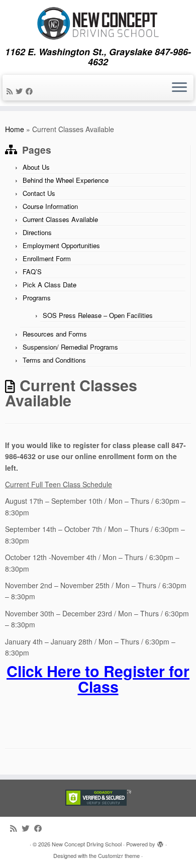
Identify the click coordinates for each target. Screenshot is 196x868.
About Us (36, 167)
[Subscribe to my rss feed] (11, 91)
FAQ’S (32, 271)
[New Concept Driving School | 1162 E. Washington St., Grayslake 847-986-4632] (98, 23)
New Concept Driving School (87, 844)
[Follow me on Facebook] (31, 91)
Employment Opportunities (61, 245)
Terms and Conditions (54, 360)
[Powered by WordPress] (160, 841)
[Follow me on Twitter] (21, 91)
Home (14, 129)
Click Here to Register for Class (98, 678)
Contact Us (39, 193)
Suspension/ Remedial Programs (70, 347)
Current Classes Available (60, 219)
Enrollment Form (47, 258)
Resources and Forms (55, 334)
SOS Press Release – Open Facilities (98, 315)
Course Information (50, 206)
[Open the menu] (179, 87)
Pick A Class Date (49, 284)
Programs (37, 297)
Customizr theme (119, 855)
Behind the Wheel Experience (66, 180)
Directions (37, 232)
